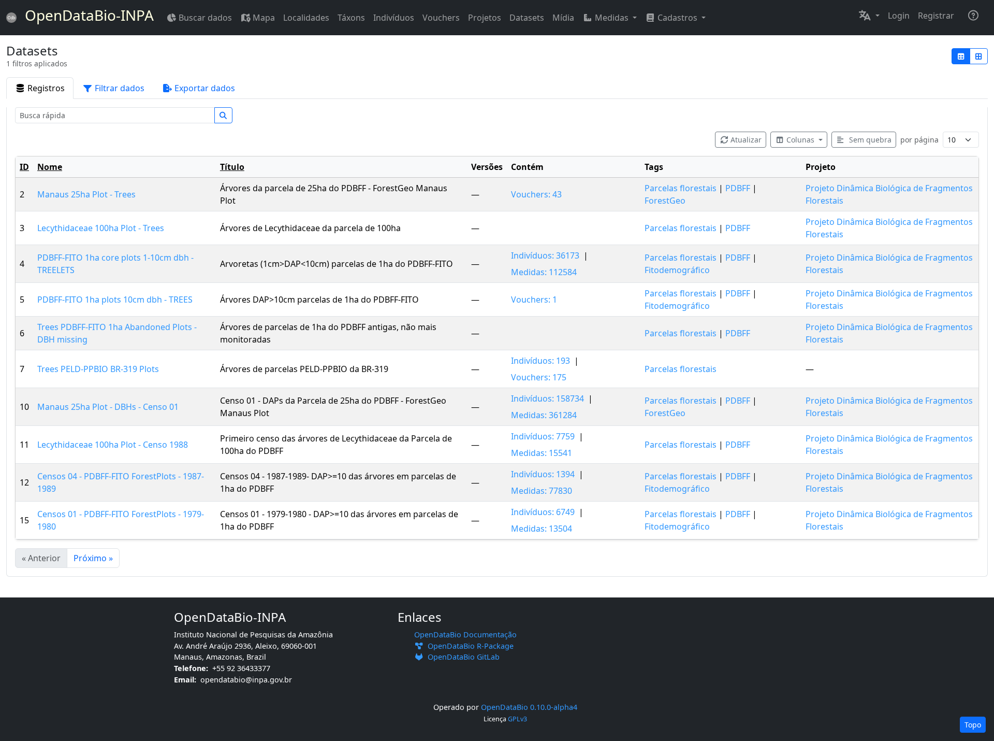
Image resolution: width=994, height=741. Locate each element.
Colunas (801, 140)
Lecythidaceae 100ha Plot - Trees (100, 228)
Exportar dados (204, 88)
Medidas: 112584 (544, 272)
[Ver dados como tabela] (961, 56)
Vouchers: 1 (534, 299)
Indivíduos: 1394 (543, 474)
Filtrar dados (119, 88)
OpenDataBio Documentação (465, 634)
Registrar (936, 15)
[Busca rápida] (223, 115)
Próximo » (93, 558)
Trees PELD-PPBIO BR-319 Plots (98, 369)
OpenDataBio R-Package (468, 646)
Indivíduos (393, 17)
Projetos (484, 17)
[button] (869, 15)
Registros (46, 88)
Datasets (526, 17)
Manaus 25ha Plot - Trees (86, 194)
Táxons (351, 17)
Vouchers (441, 17)
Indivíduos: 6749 (543, 512)
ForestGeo (665, 200)
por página (919, 140)
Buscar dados (205, 17)
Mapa (264, 17)
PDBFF (737, 188)
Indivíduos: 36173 (545, 255)
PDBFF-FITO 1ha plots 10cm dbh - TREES (115, 299)
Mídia (563, 17)
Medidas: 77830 (541, 490)
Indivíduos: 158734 (547, 398)
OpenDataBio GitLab (461, 657)
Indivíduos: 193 (540, 360)
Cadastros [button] (677, 17)
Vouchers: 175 (538, 377)
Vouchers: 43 (536, 194)
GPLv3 (517, 719)
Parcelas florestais (681, 188)
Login (899, 15)
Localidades (306, 17)
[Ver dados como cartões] (979, 56)
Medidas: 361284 (544, 415)
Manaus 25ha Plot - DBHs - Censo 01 (108, 406)
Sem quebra (869, 140)
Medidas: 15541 (541, 453)
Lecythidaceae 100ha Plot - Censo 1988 (112, 444)
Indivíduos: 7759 (543, 436)
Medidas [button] (612, 17)
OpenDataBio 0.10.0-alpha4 (529, 707)
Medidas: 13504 (541, 528)
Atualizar (746, 140)
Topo (972, 725)
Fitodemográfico (677, 270)
